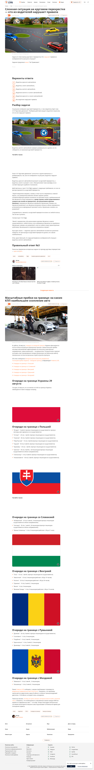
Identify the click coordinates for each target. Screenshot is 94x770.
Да (71, 766)
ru (84, 2)
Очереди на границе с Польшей (23, 363)
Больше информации (83, 766)
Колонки (54, 2)
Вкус (48, 724)
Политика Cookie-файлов (11, 755)
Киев (6, 729)
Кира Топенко (19, 717)
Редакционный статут (10, 751)
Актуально (29, 724)
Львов (27, 729)
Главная (6, 6)
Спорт (48, 2)
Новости (29, 2)
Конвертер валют (31, 760)
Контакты (29, 751)
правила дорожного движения (38, 256)
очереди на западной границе (35, 345)
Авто (11, 6)
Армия (35, 2)
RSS (72, 756)
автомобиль (21, 256)
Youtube (52, 747)
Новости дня (8, 734)
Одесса (28, 734)
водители (20, 711)
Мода (69, 729)
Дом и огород (71, 724)
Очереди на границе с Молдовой (23, 375)
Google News (75, 749)
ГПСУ (27, 711)
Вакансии (29, 749)
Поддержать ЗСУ (77, 2)
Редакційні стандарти (10, 753)
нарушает (47, 57)
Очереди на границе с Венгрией (23, 369)
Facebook (52, 756)
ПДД (28, 256)
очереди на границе (35, 711)
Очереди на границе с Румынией (23, 372)
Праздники (71, 734)
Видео (62, 2)
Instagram (52, 754)
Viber (51, 752)
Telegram (52, 749)
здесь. (21, 251)
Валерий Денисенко (21, 262)
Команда (29, 756)
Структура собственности (33, 755)
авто (14, 256)
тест (49, 256)
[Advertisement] (35, 71)
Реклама (29, 753)
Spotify (73, 752)
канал (27, 62)
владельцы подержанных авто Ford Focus (25, 691)
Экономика (42, 2)
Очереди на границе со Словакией (24, 366)
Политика (49, 734)
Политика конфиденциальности (13, 749)
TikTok (73, 747)
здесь (15, 251)
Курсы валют (30, 758)
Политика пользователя (11, 747)
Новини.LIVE (55, 360)
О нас (28, 747)
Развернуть (47, 740)
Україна (23, 2)
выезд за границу (47, 711)
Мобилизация (51, 729)
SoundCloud (75, 754)
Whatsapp (52, 758)
